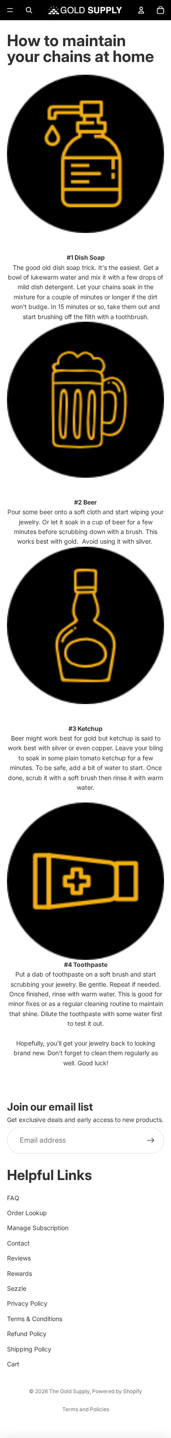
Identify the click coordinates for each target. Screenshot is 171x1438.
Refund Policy (26, 1333)
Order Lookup (27, 1212)
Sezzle (16, 1288)
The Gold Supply (69, 1391)
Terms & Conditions (34, 1318)
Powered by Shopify (117, 1391)
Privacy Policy (27, 1303)
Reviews (19, 1258)
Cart (13, 1364)
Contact (18, 1243)
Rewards (19, 1273)
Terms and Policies (85, 1409)
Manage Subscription (37, 1227)
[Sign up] (151, 1140)
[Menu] (10, 10)
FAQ (13, 1198)
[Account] (141, 10)
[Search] (29, 10)
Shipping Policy (29, 1349)
